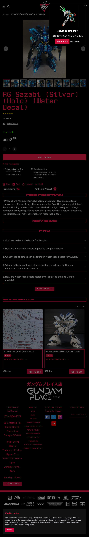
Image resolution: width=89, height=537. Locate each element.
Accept (9, 530)
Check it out (62, 41)
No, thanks (75, 41)
